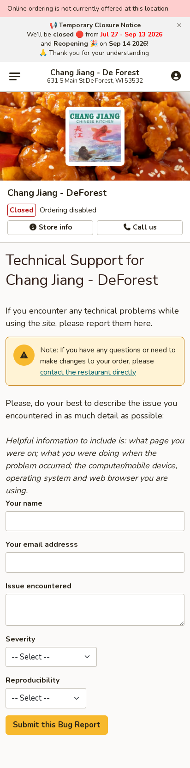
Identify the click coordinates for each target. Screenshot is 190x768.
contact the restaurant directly (88, 372)
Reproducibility (32, 680)
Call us (144, 227)
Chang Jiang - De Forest (95, 73)
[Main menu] (15, 76)
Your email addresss (42, 544)
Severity (20, 639)
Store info (54, 227)
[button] (179, 25)
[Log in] (176, 76)
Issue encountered (38, 586)
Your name (24, 503)
